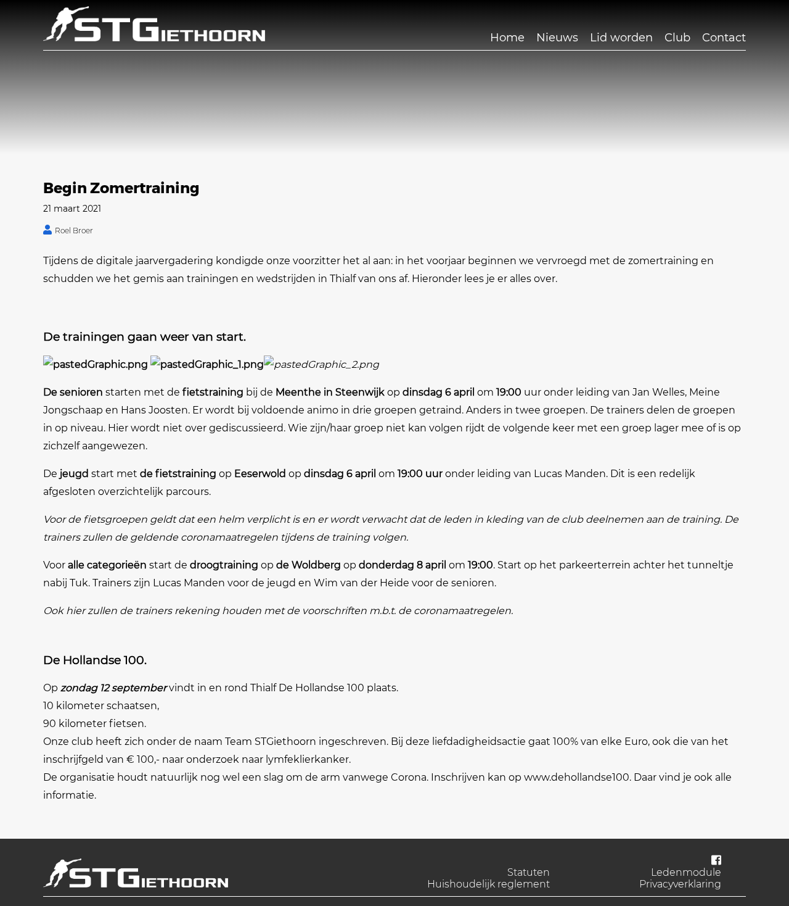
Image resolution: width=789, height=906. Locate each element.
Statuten (528, 872)
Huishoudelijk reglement (488, 884)
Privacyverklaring (680, 884)
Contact (724, 37)
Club (677, 37)
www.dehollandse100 (576, 777)
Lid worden (621, 37)
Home (507, 37)
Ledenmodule (686, 872)
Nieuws (557, 37)
